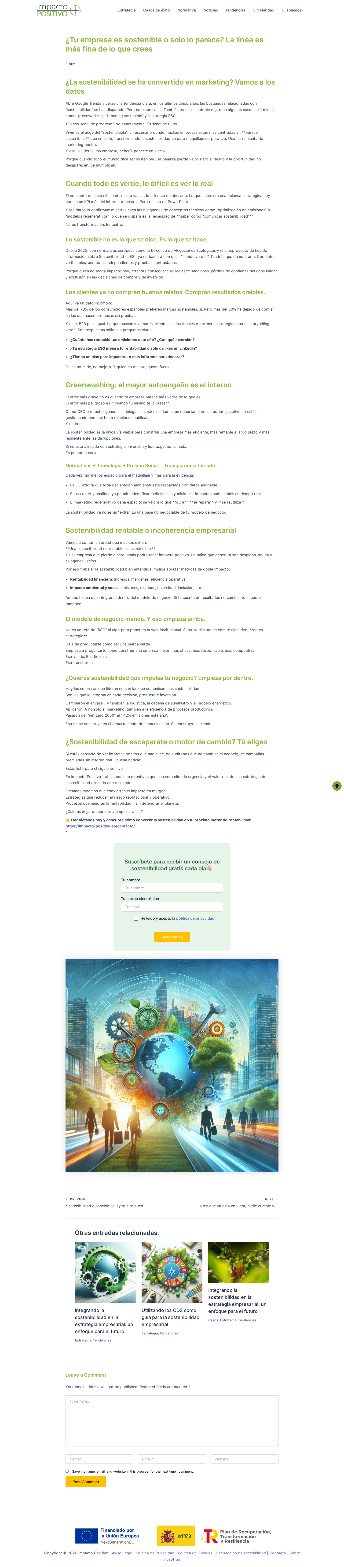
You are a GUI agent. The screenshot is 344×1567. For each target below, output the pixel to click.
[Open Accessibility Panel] (337, 786)
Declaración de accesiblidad (241, 1553)
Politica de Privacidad (156, 1553)
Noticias (210, 10)
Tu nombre (130, 880)
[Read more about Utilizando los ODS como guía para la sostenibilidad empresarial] (172, 1272)
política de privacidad (195, 918)
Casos (213, 1320)
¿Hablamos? (292, 10)
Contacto (277, 1553)
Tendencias (235, 10)
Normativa (186, 10)
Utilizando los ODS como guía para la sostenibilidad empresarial (171, 1317)
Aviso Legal (122, 1553)
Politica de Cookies (195, 1553)
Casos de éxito (156, 10)
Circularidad (263, 10)
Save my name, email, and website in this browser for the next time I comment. (133, 1471)
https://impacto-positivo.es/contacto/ (100, 826)
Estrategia (127, 10)
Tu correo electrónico (140, 898)
